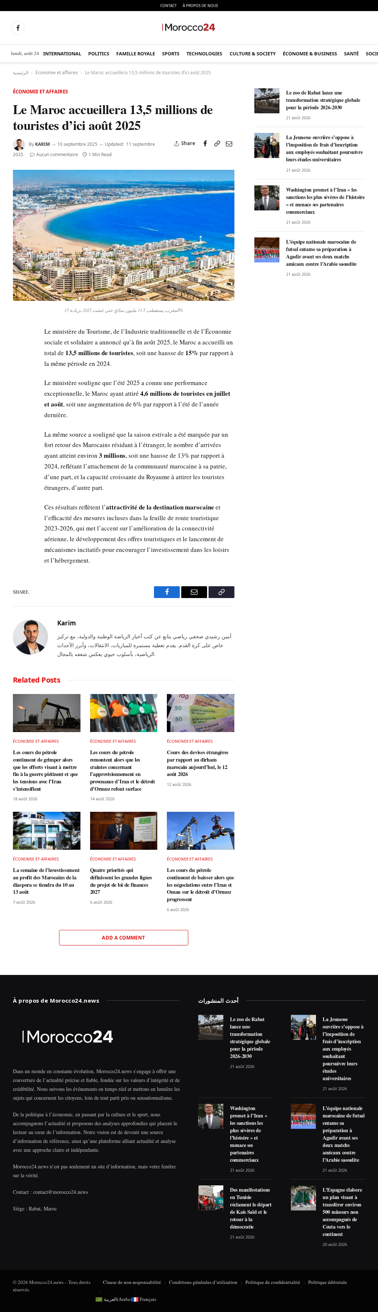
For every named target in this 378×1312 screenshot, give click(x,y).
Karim (42, 144)
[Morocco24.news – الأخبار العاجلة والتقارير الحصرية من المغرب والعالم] (189, 27)
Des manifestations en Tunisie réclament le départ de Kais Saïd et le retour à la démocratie (251, 1208)
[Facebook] (20, 350)
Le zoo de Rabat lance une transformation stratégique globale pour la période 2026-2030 (323, 100)
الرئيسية (20, 72)
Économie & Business (310, 53)
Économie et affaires (56, 72)
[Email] (20, 384)
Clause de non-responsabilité (132, 1282)
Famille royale (135, 53)
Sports (170, 53)
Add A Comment (123, 937)
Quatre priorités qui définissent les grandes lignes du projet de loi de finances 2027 (121, 881)
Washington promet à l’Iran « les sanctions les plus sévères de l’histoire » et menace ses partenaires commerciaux (325, 201)
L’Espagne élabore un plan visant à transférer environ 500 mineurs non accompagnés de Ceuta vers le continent (342, 1212)
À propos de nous (200, 5)
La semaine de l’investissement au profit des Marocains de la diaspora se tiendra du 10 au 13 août (46, 881)
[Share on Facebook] (205, 143)
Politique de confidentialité (272, 1282)
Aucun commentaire (57, 154)
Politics (98, 53)
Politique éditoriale (327, 1282)
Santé (351, 53)
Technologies (204, 53)
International (62, 53)
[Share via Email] (228, 143)
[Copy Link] (217, 143)
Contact (168, 5)
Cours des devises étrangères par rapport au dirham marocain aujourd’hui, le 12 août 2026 (197, 763)
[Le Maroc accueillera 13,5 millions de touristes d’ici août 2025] (123, 298)
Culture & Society (253, 53)
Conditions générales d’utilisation (203, 1282)
